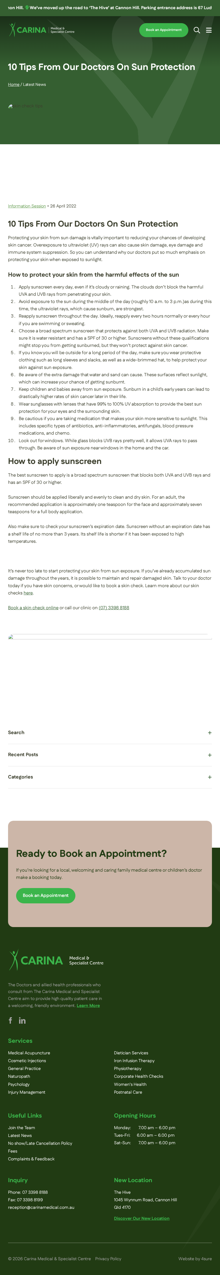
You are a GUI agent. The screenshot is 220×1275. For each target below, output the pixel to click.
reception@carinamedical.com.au (41, 1207)
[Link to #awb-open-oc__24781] (197, 30)
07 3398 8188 (35, 1192)
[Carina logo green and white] (55, 951)
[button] (110, 733)
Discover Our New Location (142, 1219)
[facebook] (10, 1020)
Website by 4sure (195, 1259)
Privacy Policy (108, 1259)
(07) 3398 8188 (114, 608)
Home (14, 84)
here (28, 593)
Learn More (88, 1006)
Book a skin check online (33, 608)
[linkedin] (22, 1020)
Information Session (27, 206)
